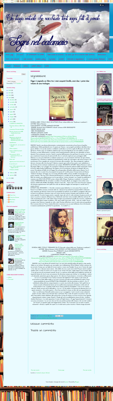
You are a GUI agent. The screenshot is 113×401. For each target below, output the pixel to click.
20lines (25, 66)
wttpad (8, 66)
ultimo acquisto (13, 148)
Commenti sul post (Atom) (43, 373)
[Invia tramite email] (56, 316)
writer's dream (36, 66)
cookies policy (40, 59)
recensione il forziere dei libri (17, 129)
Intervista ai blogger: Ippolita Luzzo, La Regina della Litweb (20, 211)
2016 (9, 95)
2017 (9, 93)
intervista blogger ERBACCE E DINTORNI (19, 224)
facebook (17, 66)
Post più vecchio (87, 370)
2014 (9, 178)
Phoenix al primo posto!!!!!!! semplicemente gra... (16, 132)
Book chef (12, 159)
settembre (12, 107)
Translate (18, 83)
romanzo (43, 318)
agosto (12, 109)
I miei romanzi (27, 59)
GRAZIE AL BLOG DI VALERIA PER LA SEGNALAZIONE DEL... (17, 139)
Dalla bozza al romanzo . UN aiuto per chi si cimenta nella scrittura (70, 55)
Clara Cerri (12, 195)
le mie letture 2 (13, 164)
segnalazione (13, 142)
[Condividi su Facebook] (61, 316)
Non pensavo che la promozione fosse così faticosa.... (16, 156)
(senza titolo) (18, 258)
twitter (47, 66)
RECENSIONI (102, 55)
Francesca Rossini (14, 197)
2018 (9, 90)
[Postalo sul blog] (57, 316)
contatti (61, 59)
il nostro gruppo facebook (96, 59)
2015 (9, 97)
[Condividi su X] (59, 316)
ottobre (12, 104)
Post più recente (35, 370)
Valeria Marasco (53, 318)
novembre (12, 102)
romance (38, 318)
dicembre (12, 99)
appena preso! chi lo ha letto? (17, 161)
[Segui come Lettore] (102, 5)
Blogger (77, 382)
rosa (47, 318)
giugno (12, 114)
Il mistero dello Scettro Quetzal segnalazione (19, 246)
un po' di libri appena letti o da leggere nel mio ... (17, 167)
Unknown (12, 202)
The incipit (10, 279)
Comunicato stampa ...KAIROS (20, 236)
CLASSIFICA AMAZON (16, 123)
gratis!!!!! (12, 135)
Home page (9, 55)
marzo (11, 121)
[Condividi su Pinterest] (62, 316)
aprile (11, 119)
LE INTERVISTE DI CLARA (35, 55)
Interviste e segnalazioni (75, 59)
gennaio (12, 175)
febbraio (12, 172)
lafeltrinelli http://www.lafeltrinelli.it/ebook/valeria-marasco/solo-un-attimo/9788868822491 (57, 141)
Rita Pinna (12, 199)
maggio (12, 116)
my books (52, 59)
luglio (11, 112)
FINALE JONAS (14, 169)
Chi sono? (20, 55)
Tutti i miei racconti (12, 59)
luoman (66, 382)
